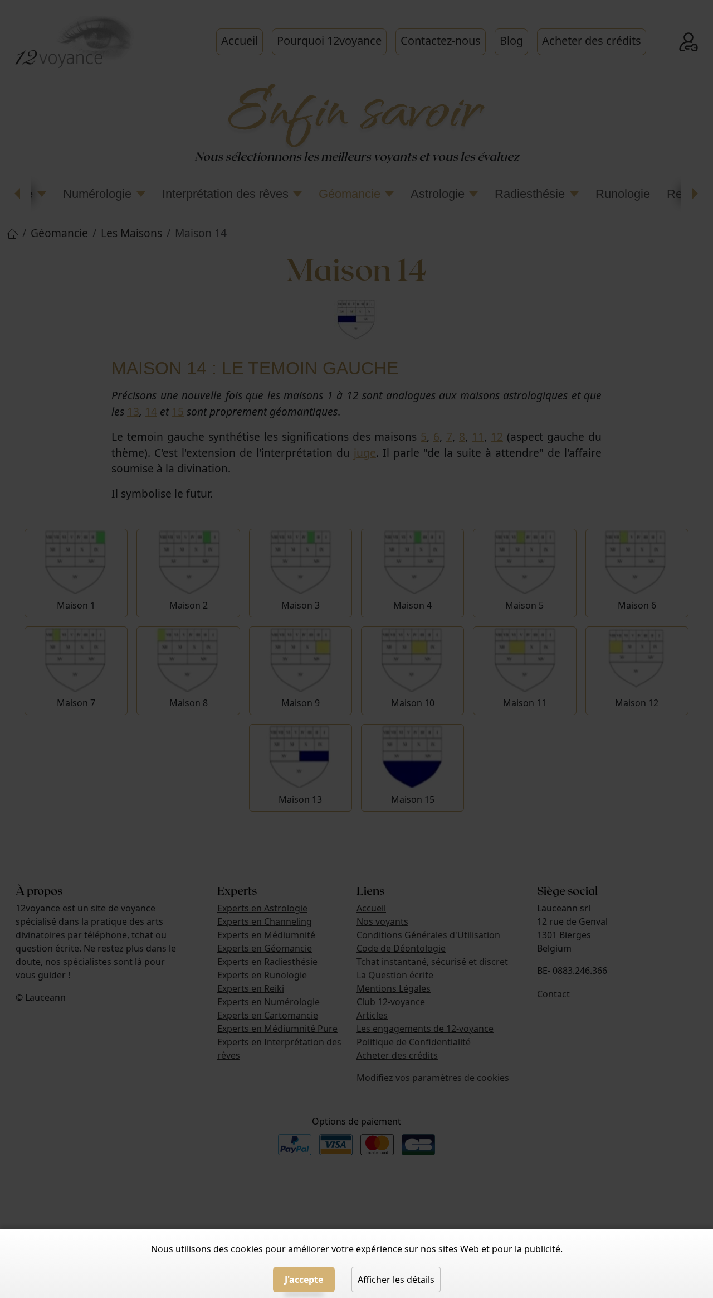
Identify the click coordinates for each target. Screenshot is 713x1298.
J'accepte (304, 1279)
